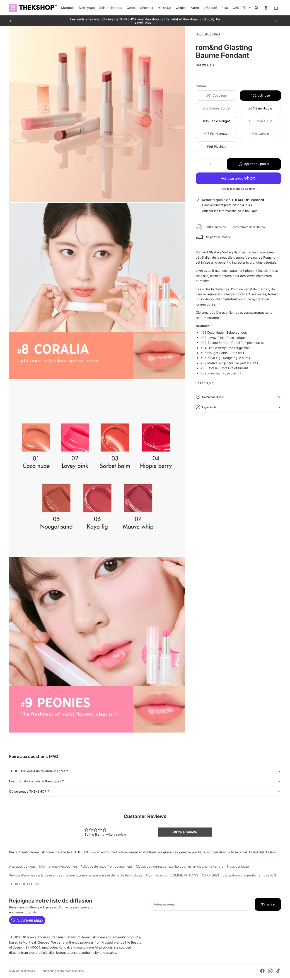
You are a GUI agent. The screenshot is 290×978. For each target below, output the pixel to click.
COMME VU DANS (184, 875)
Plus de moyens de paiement (238, 188)
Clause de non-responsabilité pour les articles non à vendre (179, 866)
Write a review (184, 832)
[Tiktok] (278, 970)
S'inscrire (268, 904)
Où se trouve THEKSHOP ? (29, 791)
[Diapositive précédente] (11, 21)
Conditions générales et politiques (62, 971)
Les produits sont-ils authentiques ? (36, 781)
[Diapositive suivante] (276, 21)
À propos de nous (22, 866)
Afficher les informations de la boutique (230, 211)
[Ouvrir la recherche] (256, 8)
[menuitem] (224, 7)
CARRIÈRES (210, 875)
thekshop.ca (27, 970)
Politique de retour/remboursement (106, 866)
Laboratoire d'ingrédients (241, 875)
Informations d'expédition (58, 866)
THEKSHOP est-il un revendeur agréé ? (38, 771)
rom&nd (214, 34)
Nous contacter (238, 866)
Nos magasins (156, 875)
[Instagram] (270, 970)
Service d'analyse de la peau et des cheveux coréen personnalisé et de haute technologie (75, 875)
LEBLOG (270, 875)
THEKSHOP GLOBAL (24, 884)
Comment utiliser (213, 396)
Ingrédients (209, 407)
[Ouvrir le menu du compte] (266, 8)
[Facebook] (262, 970)
